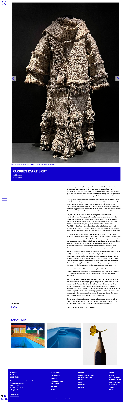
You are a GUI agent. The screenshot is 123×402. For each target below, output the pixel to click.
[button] (13, 79)
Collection (55, 375)
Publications (55, 383)
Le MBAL (111, 375)
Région (80, 380)
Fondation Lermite (115, 380)
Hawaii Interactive (70, 399)
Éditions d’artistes (57, 381)
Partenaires (113, 385)
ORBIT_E (54, 389)
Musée (111, 372)
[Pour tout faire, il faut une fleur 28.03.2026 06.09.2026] (100, 344)
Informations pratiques (86, 375)
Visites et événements (85, 377)
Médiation (81, 385)
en (5, 396)
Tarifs (80, 382)
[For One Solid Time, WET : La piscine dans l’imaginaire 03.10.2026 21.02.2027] (64, 335)
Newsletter (15, 394)
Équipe (111, 389)
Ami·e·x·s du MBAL (114, 377)
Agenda (54, 386)
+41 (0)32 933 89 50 (16, 388)
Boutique (81, 387)
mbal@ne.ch (14, 390)
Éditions (54, 378)
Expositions (55, 372)
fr (2, 396)
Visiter (81, 372)
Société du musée (114, 382)
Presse (111, 387)
